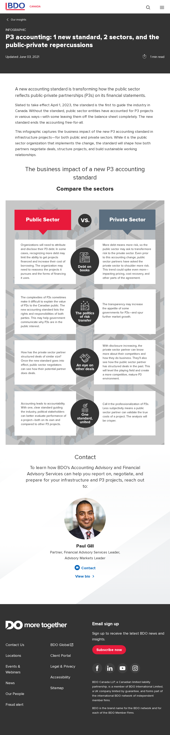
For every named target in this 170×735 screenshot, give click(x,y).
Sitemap (57, 688)
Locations (13, 655)
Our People (15, 693)
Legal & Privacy (62, 666)
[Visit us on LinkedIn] (110, 669)
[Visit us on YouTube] (123, 669)
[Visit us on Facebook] (97, 669)
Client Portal (60, 655)
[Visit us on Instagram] (135, 669)
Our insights (18, 19)
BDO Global (59, 644)
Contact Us (15, 644)
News (10, 683)
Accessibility (60, 677)
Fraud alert (14, 704)
